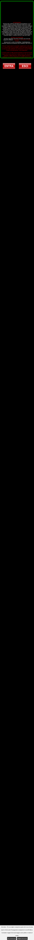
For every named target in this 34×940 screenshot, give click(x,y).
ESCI (25, 66)
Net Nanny (23, 40)
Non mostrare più (12, 938)
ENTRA (9, 66)
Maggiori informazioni (22, 938)
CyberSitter (17, 40)
